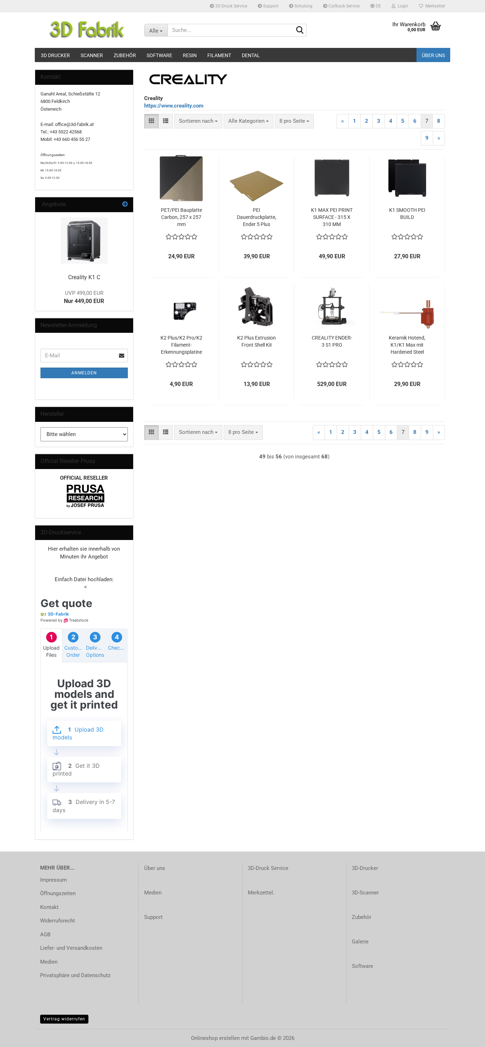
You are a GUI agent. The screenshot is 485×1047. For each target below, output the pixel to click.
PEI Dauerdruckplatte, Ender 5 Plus (256, 217)
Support (270, 6)
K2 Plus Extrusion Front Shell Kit (256, 341)
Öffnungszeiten (58, 893)
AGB (45, 934)
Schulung (302, 6)
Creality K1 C (84, 277)
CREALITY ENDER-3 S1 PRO (332, 341)
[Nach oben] (465, 1036)
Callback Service (343, 6)
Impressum (53, 880)
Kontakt (49, 907)
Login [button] (402, 6)
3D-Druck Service (230, 6)
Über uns (433, 55)
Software (159, 55)
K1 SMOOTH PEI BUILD (407, 213)
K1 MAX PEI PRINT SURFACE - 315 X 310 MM (332, 217)
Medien (49, 962)
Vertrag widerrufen (64, 1018)
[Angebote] (125, 204)
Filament (219, 55)
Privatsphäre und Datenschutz (75, 975)
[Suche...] (299, 30)
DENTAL (251, 55)
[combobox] (198, 121)
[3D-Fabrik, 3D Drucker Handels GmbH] (86, 30)
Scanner (92, 55)
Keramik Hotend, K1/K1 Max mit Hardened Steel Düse (407, 345)
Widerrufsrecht (57, 920)
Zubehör (125, 55)
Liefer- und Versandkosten (71, 948)
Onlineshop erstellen (215, 1038)
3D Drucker (55, 55)
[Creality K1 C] (84, 240)
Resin (190, 55)
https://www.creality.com (173, 106)
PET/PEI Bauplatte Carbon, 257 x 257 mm (181, 217)
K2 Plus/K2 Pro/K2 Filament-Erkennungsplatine (181, 345)
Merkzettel (434, 6)
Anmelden (84, 372)
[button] (375, 6)
